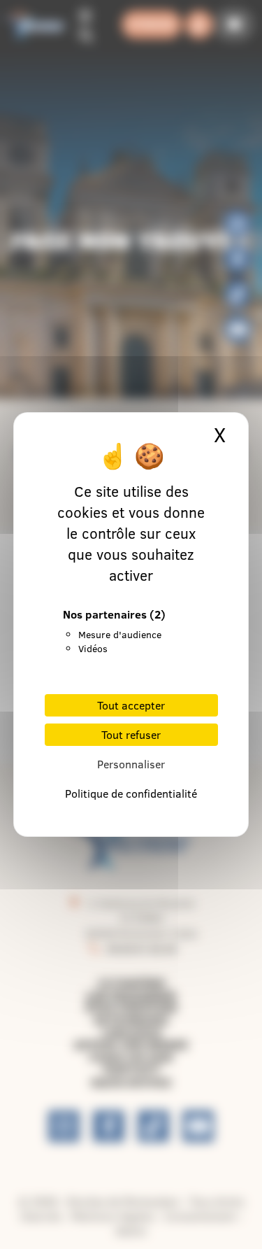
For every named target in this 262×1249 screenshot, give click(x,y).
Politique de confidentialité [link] (131, 793)
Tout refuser (131, 734)
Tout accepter (131, 705)
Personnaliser (131, 764)
